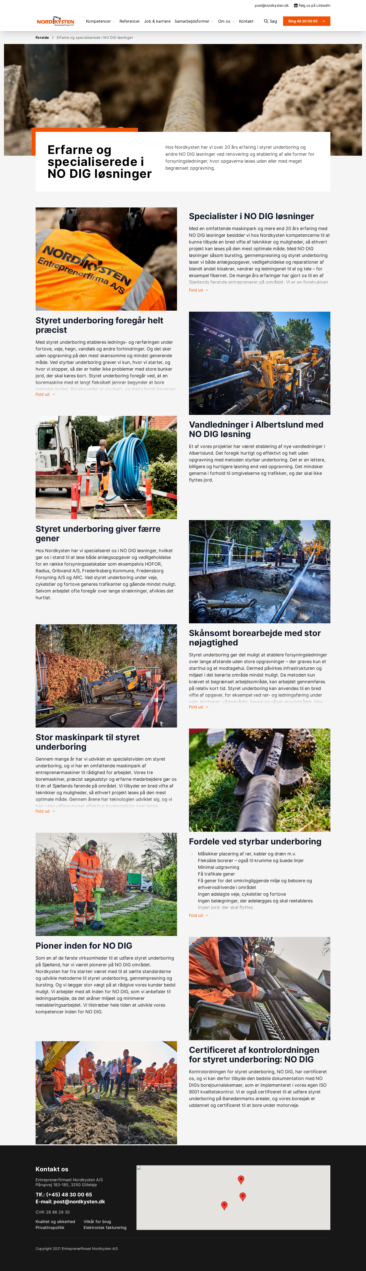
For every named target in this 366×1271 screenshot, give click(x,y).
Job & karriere (157, 21)
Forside (42, 37)
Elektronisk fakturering (105, 1227)
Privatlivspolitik (50, 1227)
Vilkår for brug (97, 1221)
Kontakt (246, 21)
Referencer (130, 21)
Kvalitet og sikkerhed (55, 1221)
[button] (241, 1180)
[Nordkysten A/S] (55, 21)
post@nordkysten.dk (79, 1202)
